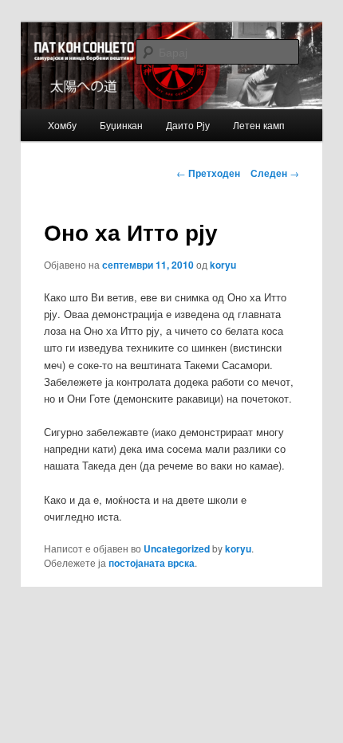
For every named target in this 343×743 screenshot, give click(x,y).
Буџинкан (121, 125)
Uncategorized (177, 548)
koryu (223, 264)
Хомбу (62, 125)
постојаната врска (151, 563)
